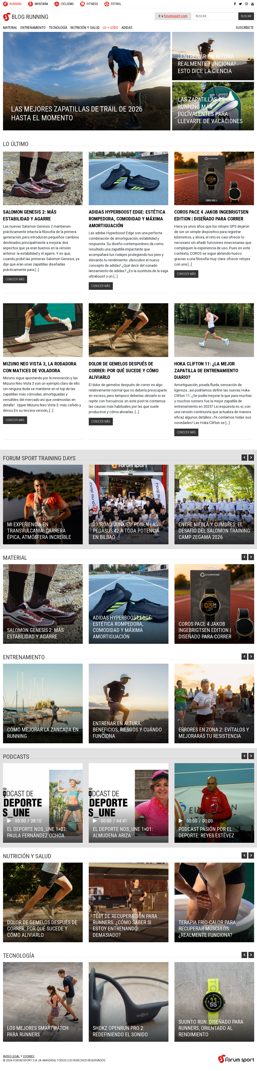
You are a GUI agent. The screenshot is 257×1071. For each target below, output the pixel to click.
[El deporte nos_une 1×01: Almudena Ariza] (128, 803)
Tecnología (58, 27)
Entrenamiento (33, 27)
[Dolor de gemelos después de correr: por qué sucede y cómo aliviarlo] (128, 330)
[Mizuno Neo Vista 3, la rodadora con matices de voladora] (43, 330)
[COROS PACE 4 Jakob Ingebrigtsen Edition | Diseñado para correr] (214, 178)
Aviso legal (11, 1056)
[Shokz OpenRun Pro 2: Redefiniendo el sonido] (128, 1002)
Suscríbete (245, 27)
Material (10, 27)
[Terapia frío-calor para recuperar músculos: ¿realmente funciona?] (214, 902)
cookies (28, 1056)
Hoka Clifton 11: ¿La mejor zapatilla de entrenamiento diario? (206, 370)
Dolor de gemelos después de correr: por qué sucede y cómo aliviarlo (123, 370)
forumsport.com (175, 16)
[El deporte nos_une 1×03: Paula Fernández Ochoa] (43, 803)
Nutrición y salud (85, 27)
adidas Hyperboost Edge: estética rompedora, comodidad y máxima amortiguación (127, 218)
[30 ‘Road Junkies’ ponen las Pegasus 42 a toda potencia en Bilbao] (128, 504)
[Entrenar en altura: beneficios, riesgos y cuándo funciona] (128, 703)
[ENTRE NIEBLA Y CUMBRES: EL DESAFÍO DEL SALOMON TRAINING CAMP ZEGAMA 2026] (214, 504)
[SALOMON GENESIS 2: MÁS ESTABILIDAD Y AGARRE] (43, 178)
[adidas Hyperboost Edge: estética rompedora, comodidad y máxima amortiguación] (128, 178)
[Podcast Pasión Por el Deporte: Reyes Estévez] (214, 803)
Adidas (126, 27)
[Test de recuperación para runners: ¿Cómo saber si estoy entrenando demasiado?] (128, 902)
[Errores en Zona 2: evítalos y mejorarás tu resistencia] (214, 703)
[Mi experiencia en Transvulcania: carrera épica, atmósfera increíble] (43, 504)
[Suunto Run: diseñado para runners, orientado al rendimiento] (214, 1002)
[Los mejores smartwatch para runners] (43, 1002)
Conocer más (15, 279)
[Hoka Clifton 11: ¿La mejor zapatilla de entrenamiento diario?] (214, 330)
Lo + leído (110, 27)
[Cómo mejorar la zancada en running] (43, 703)
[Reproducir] (11, 820)
